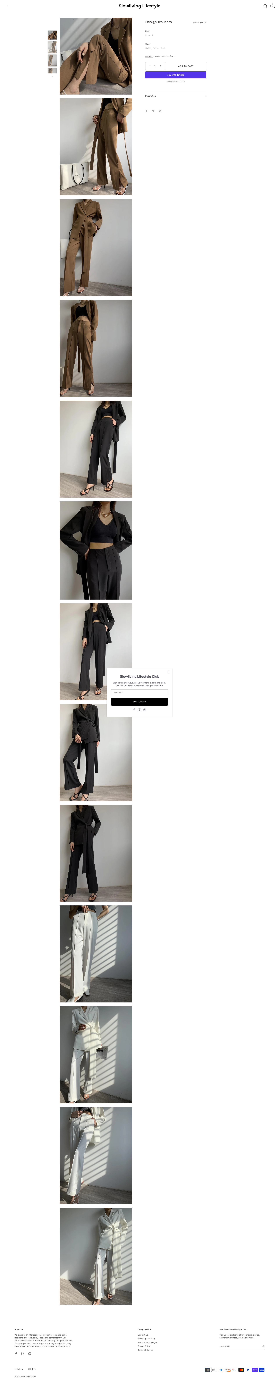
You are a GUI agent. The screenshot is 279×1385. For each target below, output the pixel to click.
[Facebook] (134, 709)
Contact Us (143, 1335)
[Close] (168, 672)
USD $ (30, 1369)
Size (147, 31)
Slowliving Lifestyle (139, 6)
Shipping (149, 56)
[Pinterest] (144, 709)
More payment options (176, 81)
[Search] (265, 6)
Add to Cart (186, 66)
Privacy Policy (144, 1346)
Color (147, 44)
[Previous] (52, 26)
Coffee (148, 48)
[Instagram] (139, 709)
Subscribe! (139, 701)
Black (163, 48)
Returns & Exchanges (147, 1342)
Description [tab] (150, 96)
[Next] (52, 76)
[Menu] (6, 6)
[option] (52, 35)
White (155, 48)
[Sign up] (263, 1346)
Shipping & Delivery (146, 1338)
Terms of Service (145, 1350)
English (17, 1369)
